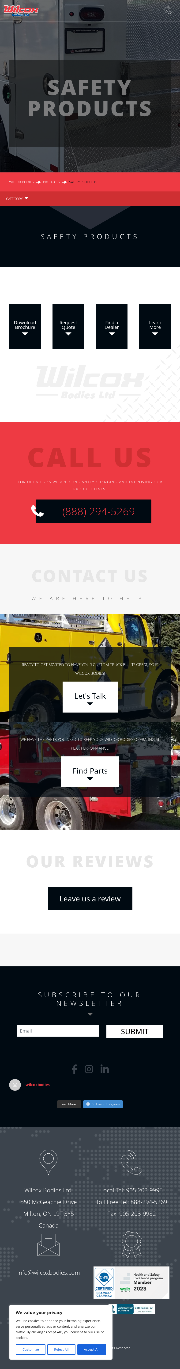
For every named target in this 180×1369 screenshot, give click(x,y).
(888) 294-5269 (98, 511)
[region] (60, 1332)
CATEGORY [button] (14, 198)
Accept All (91, 1349)
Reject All (61, 1349)
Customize (30, 1349)
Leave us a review (90, 898)
